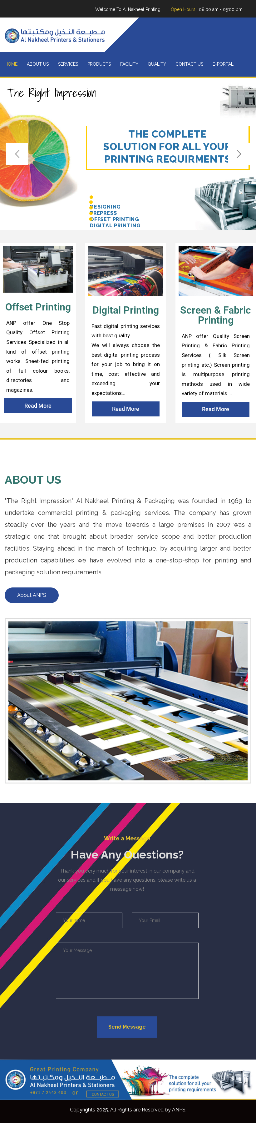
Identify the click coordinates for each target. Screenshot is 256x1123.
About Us (38, 64)
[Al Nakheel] (55, 35)
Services (68, 64)
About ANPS (31, 595)
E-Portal (223, 64)
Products (99, 64)
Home (11, 64)
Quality (157, 64)
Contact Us (189, 64)
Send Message (127, 1027)
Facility (129, 64)
